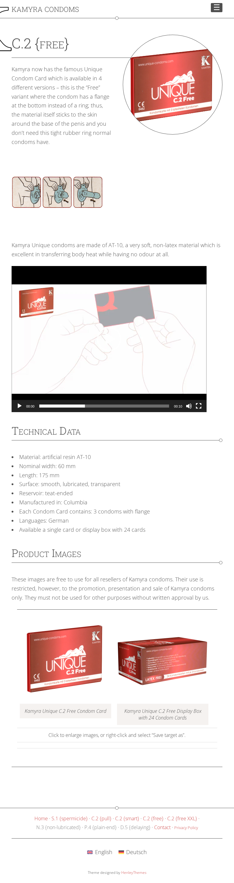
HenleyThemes (134, 872)
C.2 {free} (153, 818)
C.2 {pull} (101, 818)
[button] (109, 339)
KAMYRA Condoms (45, 9)
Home (41, 818)
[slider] (104, 406)
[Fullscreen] (199, 406)
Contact (162, 827)
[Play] (19, 406)
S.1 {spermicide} (69, 818)
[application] (109, 339)
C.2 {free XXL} (182, 818)
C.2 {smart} (127, 818)
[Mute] (189, 406)
